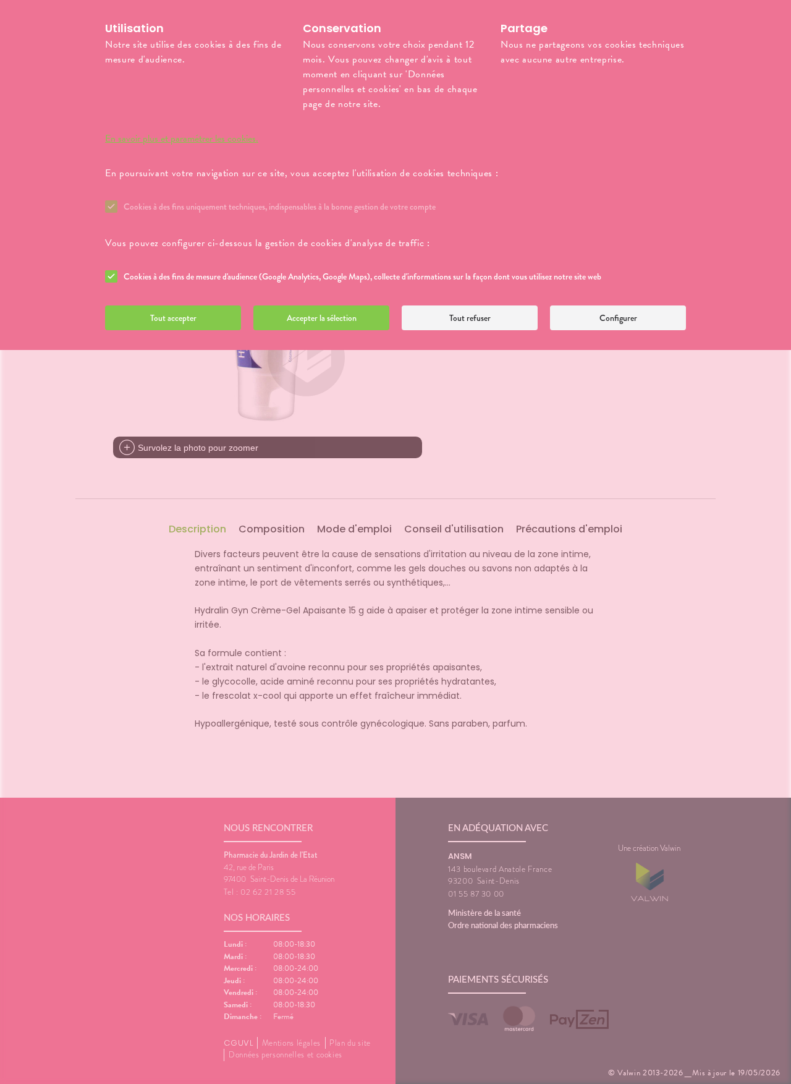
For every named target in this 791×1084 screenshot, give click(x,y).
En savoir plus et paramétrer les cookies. (181, 138)
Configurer (618, 318)
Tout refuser (470, 318)
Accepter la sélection (322, 318)
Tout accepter (173, 318)
